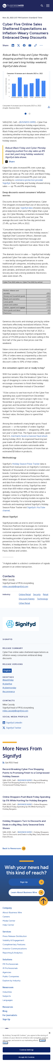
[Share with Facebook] (24, 45)
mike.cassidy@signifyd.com (15, 586)
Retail (45, 594)
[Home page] (13, 6)
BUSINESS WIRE (27, 122)
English (7, 670)
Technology (42, 599)
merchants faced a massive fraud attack (29, 436)
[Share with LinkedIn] (13, 45)
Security (37, 594)
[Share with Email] (30, 45)
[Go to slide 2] (29, 113)
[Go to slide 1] (25, 113)
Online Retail (25, 594)
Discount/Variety (27, 599)
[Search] (42, 6)
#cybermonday (9, 687)
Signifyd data (26, 208)
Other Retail (24, 603)
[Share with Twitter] (18, 45)
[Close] (49, 1033)
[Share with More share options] (41, 45)
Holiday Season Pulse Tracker (26, 464)
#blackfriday (8, 680)
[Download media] (48, 106)
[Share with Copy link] (35, 45)
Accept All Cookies (26, 1057)
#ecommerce (9, 691)
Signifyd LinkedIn (14, 722)
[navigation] (47, 5)
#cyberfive (7, 684)
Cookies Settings (26, 1050)
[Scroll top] (43, 901)
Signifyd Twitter (13, 727)
